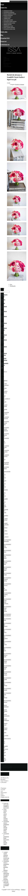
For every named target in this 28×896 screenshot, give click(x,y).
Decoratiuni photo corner (9, 23)
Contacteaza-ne (5, 45)
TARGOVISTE (7, 738)
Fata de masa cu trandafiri (5, 496)
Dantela (5, 409)
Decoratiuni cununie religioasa (6, 429)
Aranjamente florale (7, 11)
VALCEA (5, 749)
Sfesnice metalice (5, 728)
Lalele (4, 512)
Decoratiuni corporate (6, 417)
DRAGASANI (6, 471)
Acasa (2, 5)
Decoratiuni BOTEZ (6, 413)
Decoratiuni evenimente (8, 12)
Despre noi (3, 41)
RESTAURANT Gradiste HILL (7, 594)
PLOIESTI (5, 537)
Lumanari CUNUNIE (6, 523)
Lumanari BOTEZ (5, 519)
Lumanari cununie (7, 17)
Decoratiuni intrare (6, 446)
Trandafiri (5, 746)
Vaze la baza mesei (4, 758)
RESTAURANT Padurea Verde (7, 655)
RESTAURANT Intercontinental (7, 615)
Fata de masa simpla (4, 504)
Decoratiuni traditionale (6, 463)
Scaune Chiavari (5, 710)
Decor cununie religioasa (9, 27)
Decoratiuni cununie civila (9, 29)
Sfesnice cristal (5, 724)
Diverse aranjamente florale (9, 14)
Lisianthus (5, 515)
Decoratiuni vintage (6, 467)
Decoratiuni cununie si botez (9, 21)
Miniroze (5, 528)
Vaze (4, 752)
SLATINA (5, 735)
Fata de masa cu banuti (4, 477)
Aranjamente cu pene (8, 26)
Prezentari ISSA (5, 38)
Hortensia (5, 509)
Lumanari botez (6, 18)
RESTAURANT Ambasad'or (7, 540)
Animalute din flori (7, 24)
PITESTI (5, 534)
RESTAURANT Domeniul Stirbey (7, 579)
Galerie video (4, 32)
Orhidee (5, 531)
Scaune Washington (6, 719)
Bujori (4, 402)
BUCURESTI (6, 399)
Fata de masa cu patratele (5, 487)
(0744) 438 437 (4, 786)
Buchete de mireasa (8, 15)
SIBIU (4, 732)
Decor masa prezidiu (8, 20)
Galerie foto (4, 8)
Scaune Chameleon (5, 706)
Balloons (5, 380)
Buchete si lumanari (19, 84)
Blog (2, 35)
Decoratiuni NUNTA (6, 451)
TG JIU (4, 742)
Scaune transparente (6, 715)
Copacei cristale (5, 405)
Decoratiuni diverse (6, 434)
